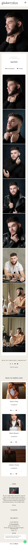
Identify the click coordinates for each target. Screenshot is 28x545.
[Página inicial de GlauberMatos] (9, 3)
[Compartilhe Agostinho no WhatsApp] (12, 363)
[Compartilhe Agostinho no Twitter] (15, 363)
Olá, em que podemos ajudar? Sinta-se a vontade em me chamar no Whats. (13, 536)
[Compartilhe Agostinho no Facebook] (10, 363)
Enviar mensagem (15, 524)
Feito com (14, 543)
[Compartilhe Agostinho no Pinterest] (17, 363)
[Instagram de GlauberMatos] (14, 533)
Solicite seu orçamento (14, 367)
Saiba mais (14, 505)
